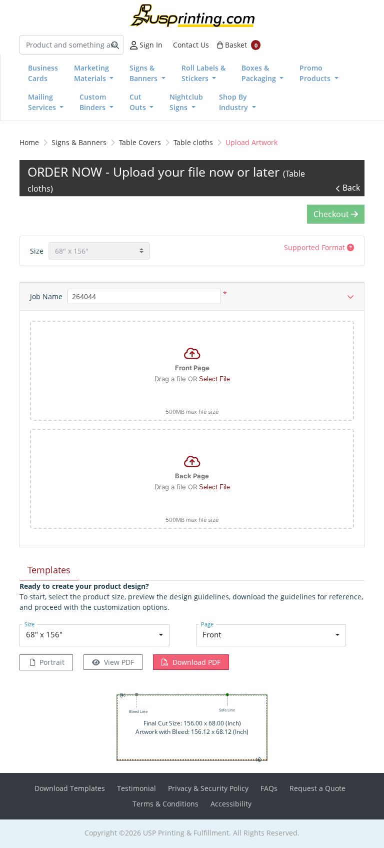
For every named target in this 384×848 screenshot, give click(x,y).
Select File (214, 379)
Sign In (150, 45)
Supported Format (315, 247)
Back (351, 187)
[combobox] (95, 635)
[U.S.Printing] (192, 15)
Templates (49, 570)
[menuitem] (43, 73)
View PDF (119, 662)
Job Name (46, 296)
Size (37, 251)
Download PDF (196, 662)
